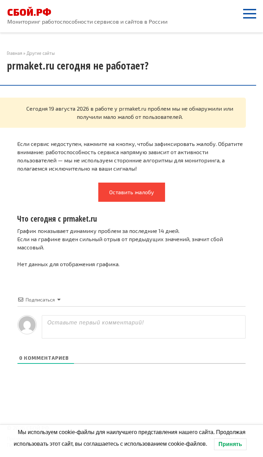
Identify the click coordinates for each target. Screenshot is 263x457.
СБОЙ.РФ (29, 12)
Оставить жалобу (131, 192)
